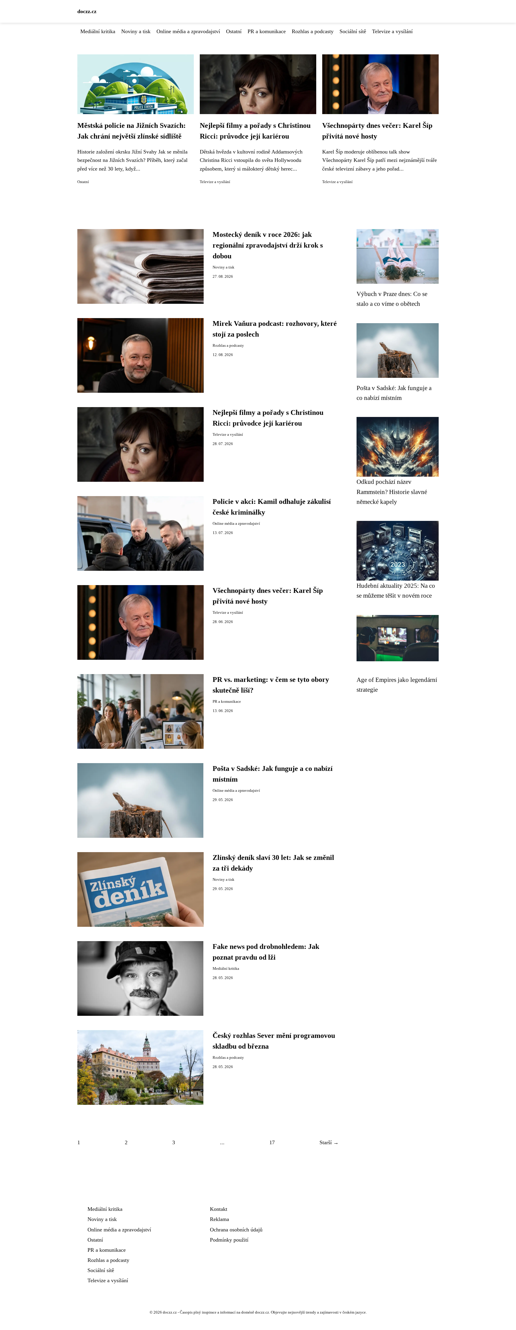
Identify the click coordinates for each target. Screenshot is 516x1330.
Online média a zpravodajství (188, 31)
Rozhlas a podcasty (313, 31)
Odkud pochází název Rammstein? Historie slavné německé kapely (392, 491)
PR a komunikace (267, 31)
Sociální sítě (353, 31)
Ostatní (234, 31)
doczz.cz (86, 11)
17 (272, 1142)
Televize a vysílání (392, 31)
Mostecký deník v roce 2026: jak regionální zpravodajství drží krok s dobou (268, 245)
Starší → (329, 1142)
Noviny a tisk (135, 31)
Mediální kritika (97, 31)
